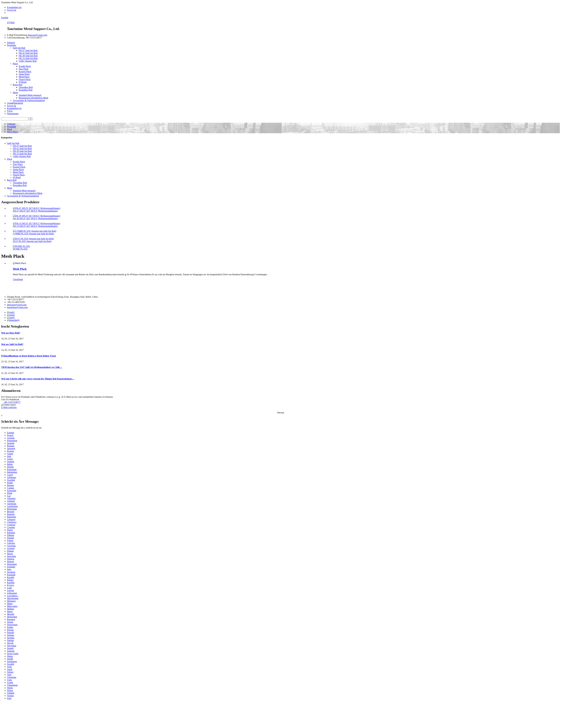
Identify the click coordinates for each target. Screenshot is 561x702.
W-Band (22, 82)
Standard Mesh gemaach (30, 95)
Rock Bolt (17, 84)
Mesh (15, 92)
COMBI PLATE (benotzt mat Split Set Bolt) (33, 233)
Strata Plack (24, 74)
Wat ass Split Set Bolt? (12, 344)
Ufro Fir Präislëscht (10, 399)
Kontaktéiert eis (14, 7)
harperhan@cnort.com (17, 307)
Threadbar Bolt (26, 87)
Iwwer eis (11, 10)
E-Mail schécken (9, 407)
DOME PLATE (20, 249)
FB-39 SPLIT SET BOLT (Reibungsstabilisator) (35, 218)
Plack (15, 63)
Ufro (15, 279)
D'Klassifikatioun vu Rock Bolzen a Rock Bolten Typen (28, 356)
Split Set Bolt (19, 48)
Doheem (11, 42)
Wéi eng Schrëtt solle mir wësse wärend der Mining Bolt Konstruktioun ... (37, 379)
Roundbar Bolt (25, 90)
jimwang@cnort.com (37, 35)
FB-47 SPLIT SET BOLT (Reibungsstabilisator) (35, 211)
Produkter (11, 45)
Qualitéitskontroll (15, 103)
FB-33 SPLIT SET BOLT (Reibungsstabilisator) (35, 226)
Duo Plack (23, 69)
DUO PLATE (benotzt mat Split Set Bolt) (32, 241)
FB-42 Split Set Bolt (28, 53)
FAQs (10, 111)
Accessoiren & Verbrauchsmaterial (29, 100)
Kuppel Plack (25, 71)
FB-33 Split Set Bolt (28, 58)
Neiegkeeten (13, 113)
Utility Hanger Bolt (28, 61)
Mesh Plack (24, 77)
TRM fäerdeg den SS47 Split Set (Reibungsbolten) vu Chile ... (31, 367)
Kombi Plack (25, 66)
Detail (20, 279)
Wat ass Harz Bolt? (10, 333)
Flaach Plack (25, 79)
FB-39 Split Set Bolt (28, 55)
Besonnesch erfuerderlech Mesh (33, 98)
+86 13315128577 (12, 402)
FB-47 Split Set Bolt (28, 50)
